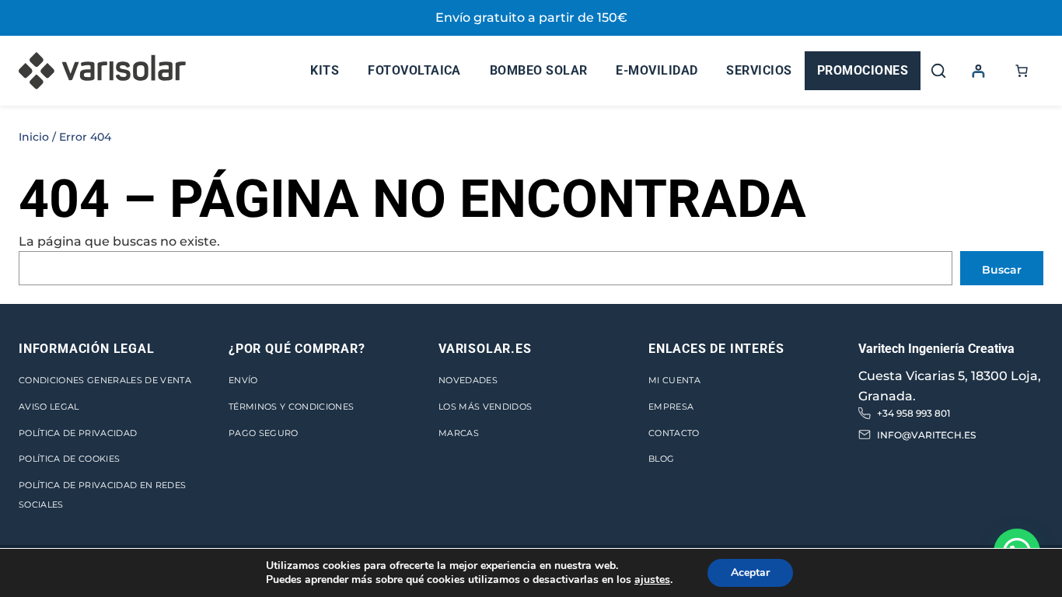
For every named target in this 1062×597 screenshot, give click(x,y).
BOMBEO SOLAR (539, 70)
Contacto (674, 433)
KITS (324, 70)
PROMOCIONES (862, 70)
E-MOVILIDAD (656, 70)
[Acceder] (978, 70)
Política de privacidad (78, 433)
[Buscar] (938, 70)
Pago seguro (264, 433)
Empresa (670, 406)
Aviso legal (49, 406)
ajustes (652, 580)
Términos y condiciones (291, 406)
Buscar (1002, 270)
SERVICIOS (758, 70)
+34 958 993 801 (913, 413)
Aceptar (750, 572)
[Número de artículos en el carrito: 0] (1021, 70)
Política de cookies (69, 458)
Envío (243, 380)
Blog (661, 458)
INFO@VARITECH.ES (926, 435)
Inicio (34, 137)
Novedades (468, 380)
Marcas (458, 433)
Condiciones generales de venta (105, 380)
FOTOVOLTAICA (414, 70)
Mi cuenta (674, 380)
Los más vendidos (485, 406)
